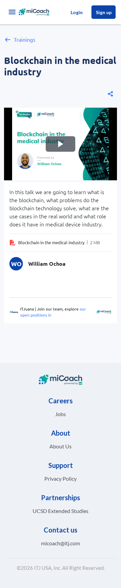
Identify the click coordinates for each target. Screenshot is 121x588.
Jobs (60, 414)
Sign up (104, 12)
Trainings (24, 39)
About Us (60, 446)
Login (77, 12)
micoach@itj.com (60, 543)
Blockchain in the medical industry (51, 242)
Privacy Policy (60, 478)
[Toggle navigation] (12, 12)
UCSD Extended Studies (60, 511)
